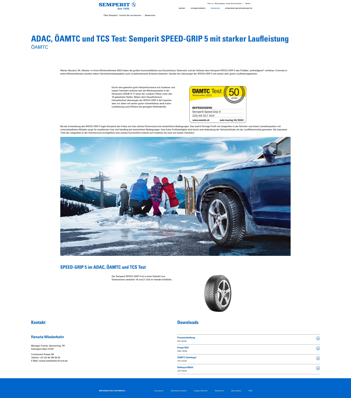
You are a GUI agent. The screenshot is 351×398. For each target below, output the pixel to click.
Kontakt (182, 8)
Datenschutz (236, 391)
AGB (250, 391)
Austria (247, 3)
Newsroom (219, 391)
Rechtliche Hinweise (178, 391)
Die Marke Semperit (198, 8)
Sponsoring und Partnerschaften (238, 8)
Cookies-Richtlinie (201, 391)
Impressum (158, 391)
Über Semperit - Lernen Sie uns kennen (228, 3)
